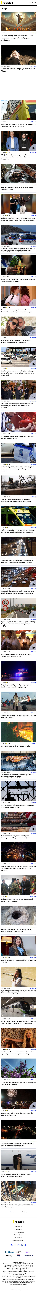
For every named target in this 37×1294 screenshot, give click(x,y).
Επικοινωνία (18, 1226)
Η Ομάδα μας (18, 1237)
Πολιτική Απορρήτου (18, 1232)
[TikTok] (25, 1245)
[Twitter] (22, 1245)
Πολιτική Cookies (18, 1235)
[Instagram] (18, 1245)
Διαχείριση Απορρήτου (18, 1240)
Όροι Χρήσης (18, 1229)
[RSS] (11, 1245)
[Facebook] (15, 1245)
